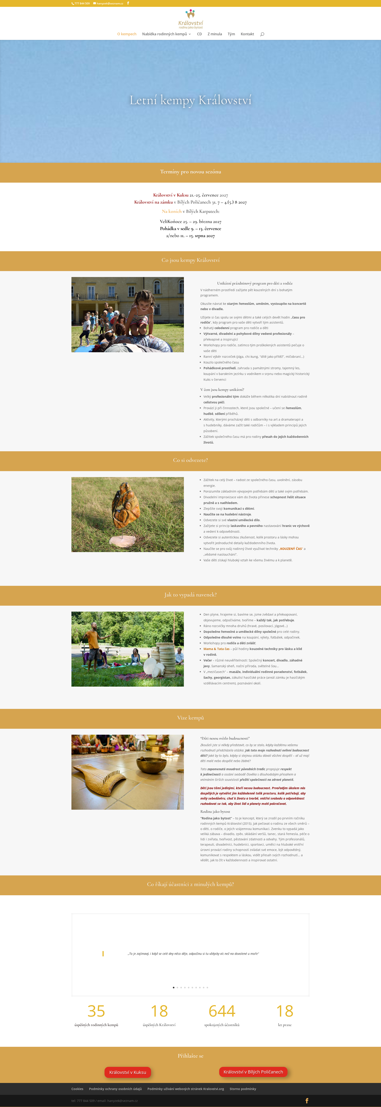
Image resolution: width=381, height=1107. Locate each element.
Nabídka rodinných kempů (164, 34)
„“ (291, 549)
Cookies (77, 1089)
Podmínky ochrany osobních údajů (115, 1089)
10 (207, 987)
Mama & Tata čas (217, 649)
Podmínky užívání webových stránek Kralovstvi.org (186, 1089)
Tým (231, 34)
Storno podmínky (243, 1089)
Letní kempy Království (190, 100)
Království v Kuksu (171, 195)
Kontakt (247, 34)
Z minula (215, 34)
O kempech (126, 34)
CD (199, 34)
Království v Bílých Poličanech (253, 1072)
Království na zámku (153, 202)
